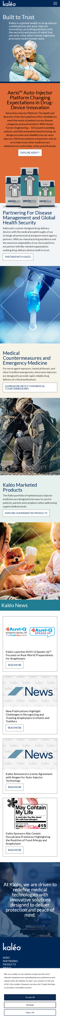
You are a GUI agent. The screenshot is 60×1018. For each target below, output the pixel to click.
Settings (30, 1005)
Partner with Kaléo (18, 256)
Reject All (30, 1012)
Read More (14, 664)
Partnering (10, 961)
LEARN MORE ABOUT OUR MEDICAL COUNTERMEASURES (25, 387)
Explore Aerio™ (30, 152)
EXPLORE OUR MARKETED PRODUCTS (26, 513)
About (7, 967)
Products (9, 964)
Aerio (6, 957)
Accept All (30, 997)
